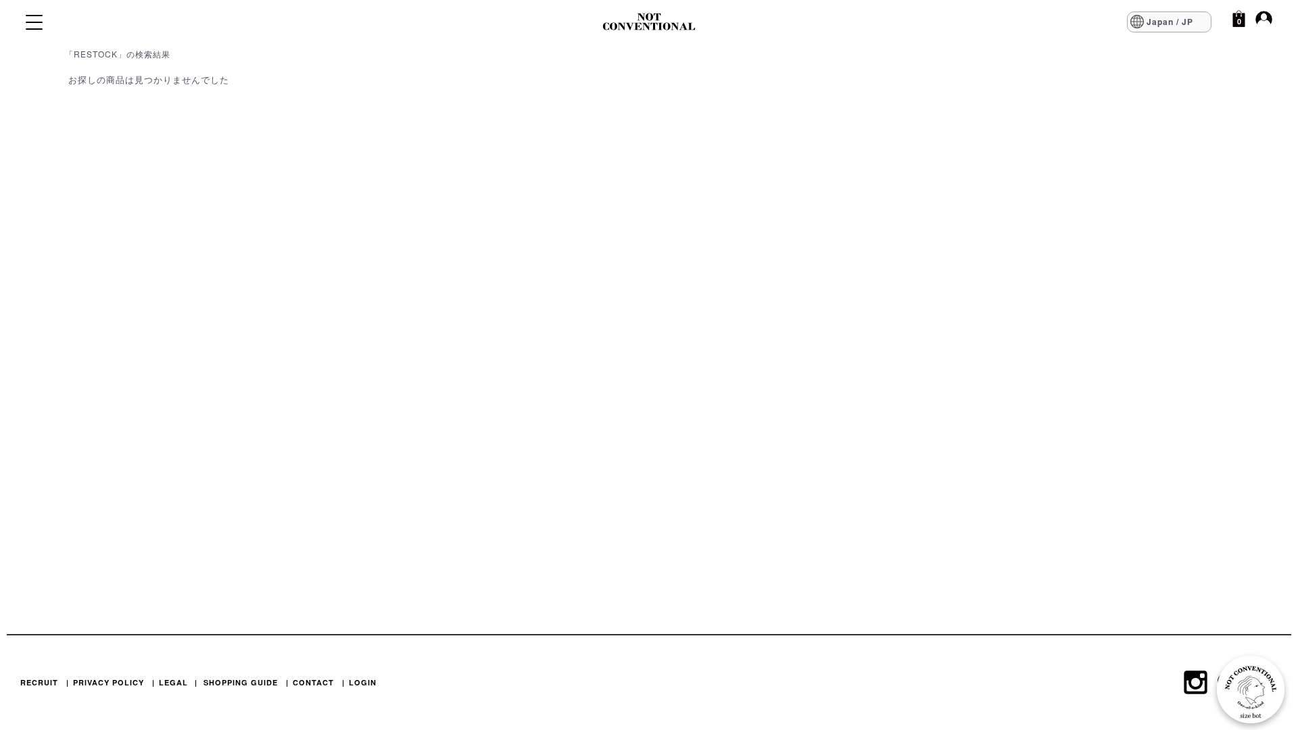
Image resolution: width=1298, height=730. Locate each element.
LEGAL (173, 682)
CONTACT (313, 682)
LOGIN (363, 682)
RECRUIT (39, 682)
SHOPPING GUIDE (240, 682)
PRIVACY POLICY (108, 682)
